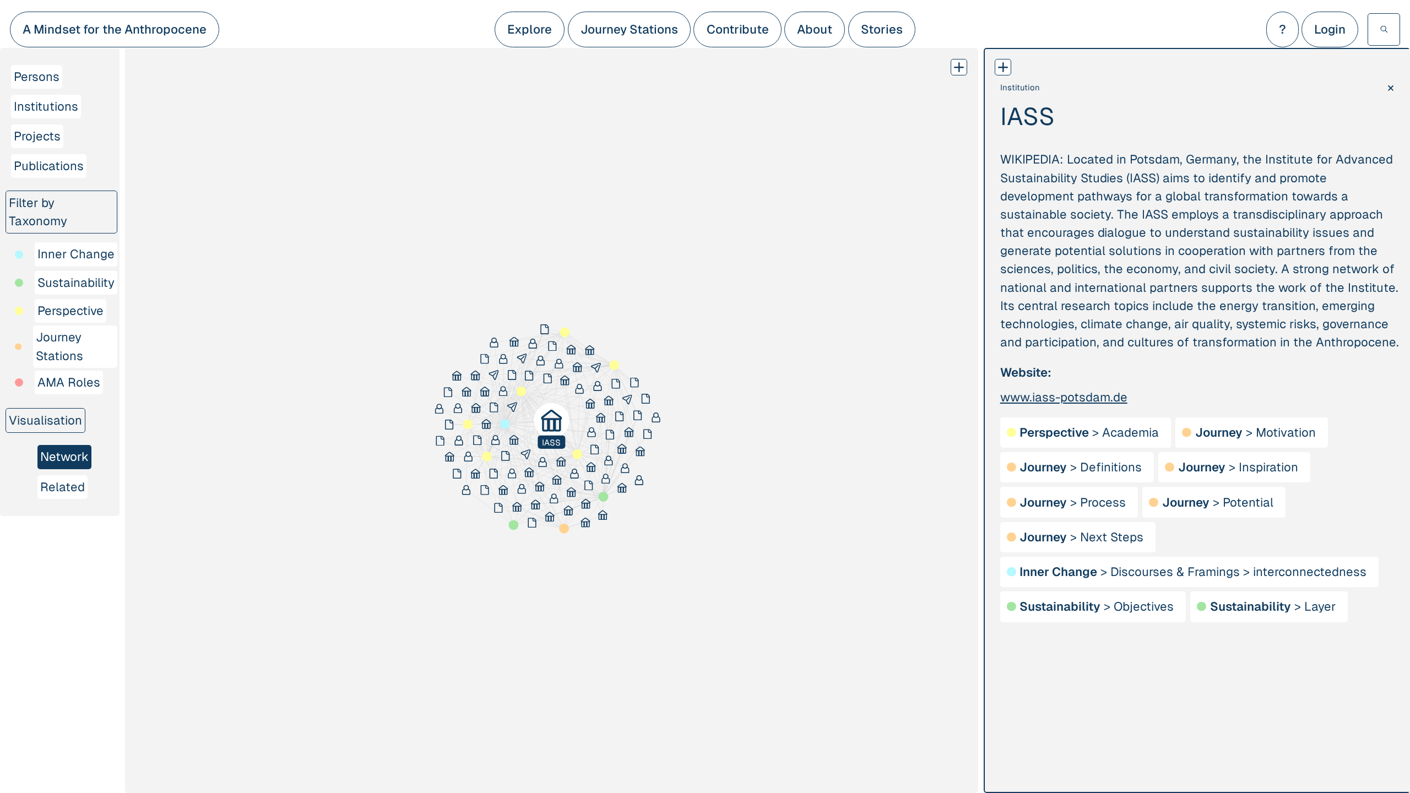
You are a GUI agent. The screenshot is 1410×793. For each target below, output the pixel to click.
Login (1330, 29)
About (814, 29)
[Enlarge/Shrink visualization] (959, 67)
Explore (529, 29)
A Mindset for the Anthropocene (115, 29)
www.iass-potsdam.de (1063, 397)
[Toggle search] (1384, 29)
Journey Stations (629, 29)
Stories (882, 29)
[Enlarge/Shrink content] (1003, 67)
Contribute (738, 29)
